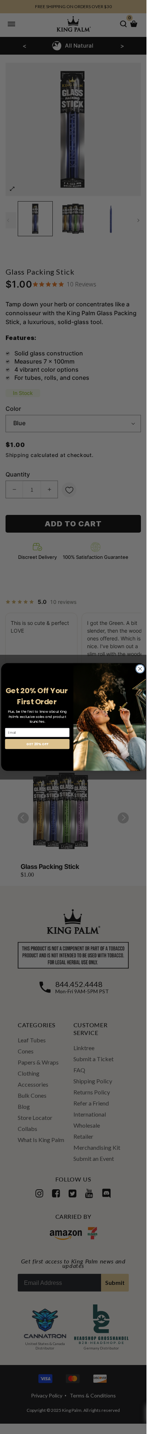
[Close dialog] (140, 668)
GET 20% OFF (37, 744)
